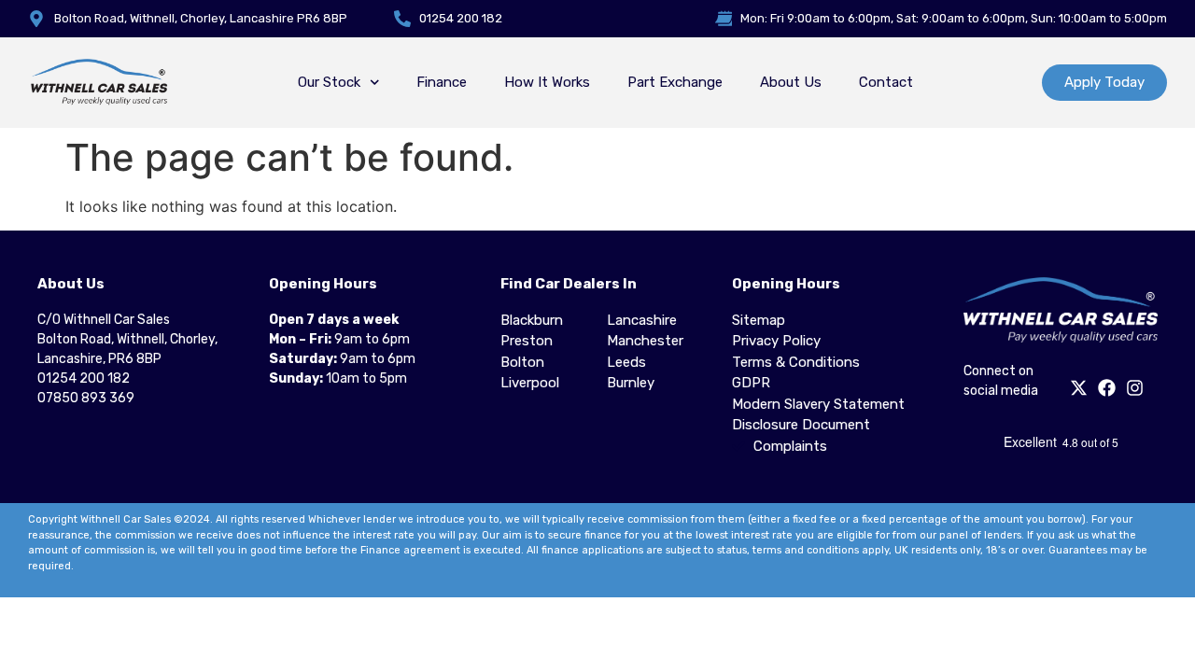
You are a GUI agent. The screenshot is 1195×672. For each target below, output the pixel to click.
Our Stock (329, 82)
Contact (886, 82)
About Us (791, 82)
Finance (441, 82)
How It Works (547, 82)
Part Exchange (675, 82)
